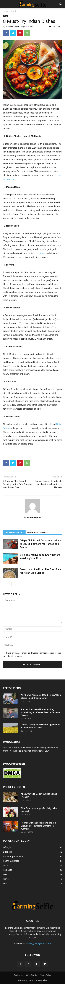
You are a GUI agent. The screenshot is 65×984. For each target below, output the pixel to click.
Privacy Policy (45, 975)
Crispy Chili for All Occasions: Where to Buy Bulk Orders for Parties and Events (40, 544)
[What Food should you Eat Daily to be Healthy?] (10, 812)
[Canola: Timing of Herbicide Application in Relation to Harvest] (10, 728)
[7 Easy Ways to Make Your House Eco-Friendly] (10, 797)
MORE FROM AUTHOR (37, 532)
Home (5, 11)
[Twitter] (45, 964)
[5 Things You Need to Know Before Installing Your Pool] (10, 558)
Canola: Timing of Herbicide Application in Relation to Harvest (48, 484)
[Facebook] (20, 964)
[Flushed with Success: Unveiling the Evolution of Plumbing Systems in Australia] (10, 826)
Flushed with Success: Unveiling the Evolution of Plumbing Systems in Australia (38, 826)
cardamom (40, 253)
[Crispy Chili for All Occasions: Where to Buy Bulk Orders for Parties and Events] (10, 544)
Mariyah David (12, 26)
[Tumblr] (37, 964)
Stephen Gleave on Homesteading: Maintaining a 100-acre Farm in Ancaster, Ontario (41, 712)
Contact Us (18, 975)
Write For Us (31, 975)
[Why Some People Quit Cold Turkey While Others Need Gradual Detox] (10, 698)
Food (13, 11)
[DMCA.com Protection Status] (12, 777)
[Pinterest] (28, 964)
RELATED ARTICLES (14, 532)
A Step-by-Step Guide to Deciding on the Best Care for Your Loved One (17, 484)
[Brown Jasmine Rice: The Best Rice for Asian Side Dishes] (10, 573)
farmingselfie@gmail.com (38, 943)
